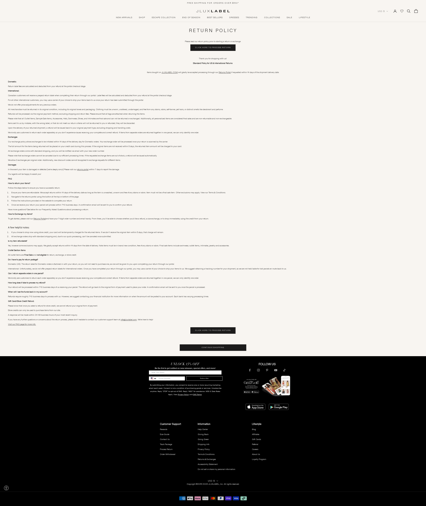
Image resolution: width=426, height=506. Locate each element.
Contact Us (165, 439)
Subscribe (204, 378)
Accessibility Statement (208, 464)
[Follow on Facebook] (249, 370)
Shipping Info (203, 444)
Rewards (163, 429)
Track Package (166, 444)
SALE (289, 17)
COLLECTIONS (272, 17)
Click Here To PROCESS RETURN (213, 47)
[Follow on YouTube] (275, 370)
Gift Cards (256, 439)
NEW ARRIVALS (124, 17)
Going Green (203, 439)
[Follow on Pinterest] (267, 370)
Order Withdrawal (167, 454)
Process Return (166, 449)
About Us (256, 454)
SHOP (142, 17)
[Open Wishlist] (401, 11)
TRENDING (251, 17)
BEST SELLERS (215, 17)
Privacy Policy (183, 394)
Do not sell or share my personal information (216, 469)
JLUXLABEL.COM (170, 72)
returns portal (83, 169)
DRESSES (234, 17)
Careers (255, 449)
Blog (254, 429)
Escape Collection (164, 17)
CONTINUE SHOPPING (213, 347)
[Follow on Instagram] (258, 370)
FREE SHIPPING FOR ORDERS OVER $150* (213, 3)
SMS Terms (197, 394)
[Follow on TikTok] (284, 370)
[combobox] (153, 378)
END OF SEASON (191, 17)
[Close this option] (6, 488)
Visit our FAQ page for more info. (22, 324)
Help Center (203, 429)
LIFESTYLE (304, 17)
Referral (255, 444)
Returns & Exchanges (207, 459)
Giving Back (203, 434)
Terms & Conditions (206, 454)
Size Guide (164, 434)
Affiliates (255, 434)
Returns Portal (225, 72)
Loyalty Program (259, 459)
